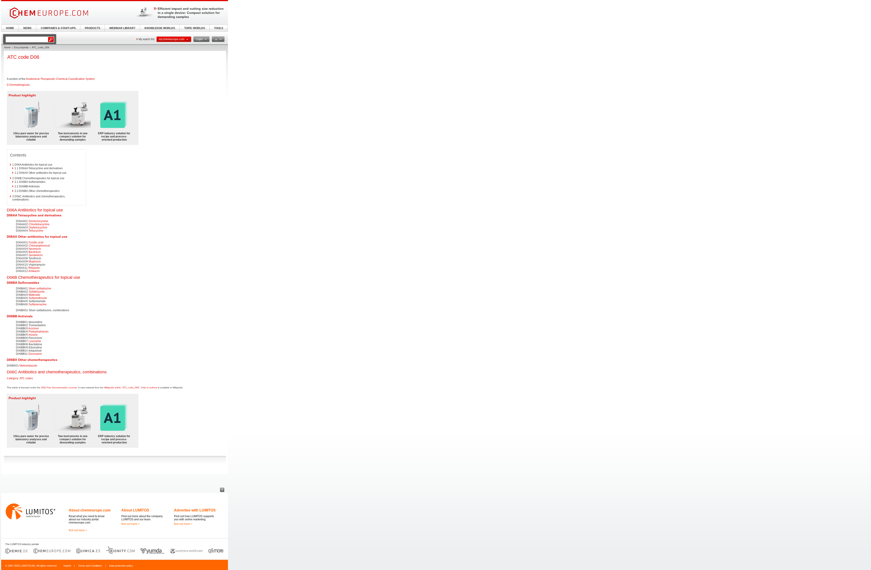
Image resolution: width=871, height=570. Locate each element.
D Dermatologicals (18, 84)
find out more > (78, 530)
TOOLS (218, 28)
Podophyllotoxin (39, 331)
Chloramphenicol (39, 245)
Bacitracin (35, 252)
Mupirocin (35, 261)
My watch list (146, 39)
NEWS (27, 28)
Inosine (33, 334)
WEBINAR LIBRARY (122, 28)
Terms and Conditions (90, 565)
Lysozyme (35, 341)
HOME (10, 28)
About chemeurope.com (89, 510)
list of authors (150, 387)
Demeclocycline (38, 221)
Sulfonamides (28, 282)
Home (7, 47)
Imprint (67, 565)
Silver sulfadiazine (40, 288)
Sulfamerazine (37, 304)
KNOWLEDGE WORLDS (159, 28)
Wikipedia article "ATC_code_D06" (122, 387)
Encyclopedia (21, 47)
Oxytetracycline (38, 227)
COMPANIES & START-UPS (58, 28)
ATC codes (26, 378)
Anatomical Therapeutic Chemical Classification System (60, 79)
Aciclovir (33, 328)
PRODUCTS (92, 28)
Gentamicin (36, 255)
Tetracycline (27, 215)
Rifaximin (34, 267)
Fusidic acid (36, 242)
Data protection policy (121, 565)
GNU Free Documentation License (59, 387)
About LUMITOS (135, 510)
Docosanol (35, 353)
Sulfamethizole (38, 298)
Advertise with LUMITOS (195, 510)
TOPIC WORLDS (194, 28)
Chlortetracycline (39, 224)
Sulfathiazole (37, 291)
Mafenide (34, 294)
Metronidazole (28, 365)
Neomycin (35, 248)
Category (12, 378)
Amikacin (34, 271)
